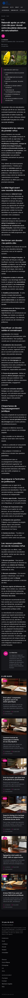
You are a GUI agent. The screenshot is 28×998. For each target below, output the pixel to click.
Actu (12, 7)
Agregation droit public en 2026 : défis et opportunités (13, 856)
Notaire (4, 949)
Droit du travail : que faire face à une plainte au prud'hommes (14, 778)
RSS (3, 986)
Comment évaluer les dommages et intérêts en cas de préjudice (11, 740)
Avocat (4, 947)
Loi (22, 7)
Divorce (22, 10)
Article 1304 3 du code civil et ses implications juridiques (13, 894)
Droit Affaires (6, 962)
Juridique (5, 7)
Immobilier (14, 10)
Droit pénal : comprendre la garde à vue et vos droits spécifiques (11, 700)
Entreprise (5, 10)
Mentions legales (7, 984)
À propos (11, 667)
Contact (4, 981)
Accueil (3, 16)
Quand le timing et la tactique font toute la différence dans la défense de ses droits (13, 817)
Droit (17, 7)
